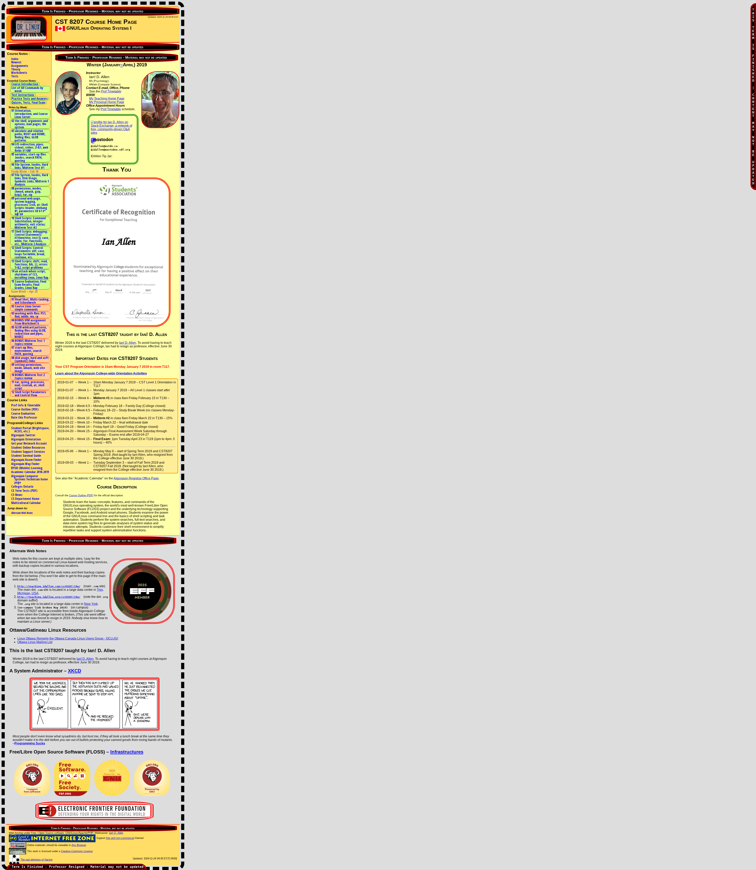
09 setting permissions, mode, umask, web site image (28, 368)
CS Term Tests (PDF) (24, 490)
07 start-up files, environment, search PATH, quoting (26, 351)
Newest (16, 62)
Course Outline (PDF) (25, 409)
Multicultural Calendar (26, 502)
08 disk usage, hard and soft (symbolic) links (30, 359)
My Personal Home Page (106, 102)
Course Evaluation (23, 413)
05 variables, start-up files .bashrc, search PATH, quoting (28, 157)
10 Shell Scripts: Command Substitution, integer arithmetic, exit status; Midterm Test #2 (28, 222)
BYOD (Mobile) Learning (27, 468)
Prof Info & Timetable (25, 405)
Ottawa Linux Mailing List (34, 642)
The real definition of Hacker (36, 859)
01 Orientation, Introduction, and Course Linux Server (29, 114)
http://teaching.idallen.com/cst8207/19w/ (48, 586)
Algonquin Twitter (23, 435)
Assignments (19, 65)
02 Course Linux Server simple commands (26, 307)
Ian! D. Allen (127, 342)
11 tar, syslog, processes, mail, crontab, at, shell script (28, 385)
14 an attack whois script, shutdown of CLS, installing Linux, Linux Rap (29, 274)
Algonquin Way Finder (25, 463)
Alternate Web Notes (21, 512)
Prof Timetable (111, 91)
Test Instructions (22, 95)
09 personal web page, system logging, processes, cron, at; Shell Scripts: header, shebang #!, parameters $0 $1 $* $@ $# (29, 206)
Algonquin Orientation (26, 439)
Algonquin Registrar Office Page (136, 478)
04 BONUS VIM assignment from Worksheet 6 (28, 321)
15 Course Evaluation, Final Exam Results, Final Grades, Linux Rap (28, 284)
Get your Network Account (29, 443)
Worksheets (19, 72)
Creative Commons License (77, 851)
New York (91, 604)
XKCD (74, 670)
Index (14, 58)
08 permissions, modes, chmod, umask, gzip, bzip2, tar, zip (26, 191)
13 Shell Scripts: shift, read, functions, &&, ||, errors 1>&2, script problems (29, 264)
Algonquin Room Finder (26, 459)
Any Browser (78, 845)
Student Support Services (28, 451)
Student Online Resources (28, 447)
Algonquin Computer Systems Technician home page (29, 479)
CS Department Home (25, 498)
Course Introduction (24, 84)
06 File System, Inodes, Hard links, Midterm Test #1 (29, 166)
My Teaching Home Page (106, 98)
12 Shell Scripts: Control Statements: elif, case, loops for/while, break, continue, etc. (28, 252)
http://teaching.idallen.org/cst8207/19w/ (48, 596)
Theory (15, 69)
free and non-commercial (120, 838)
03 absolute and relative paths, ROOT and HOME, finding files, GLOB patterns (28, 135)
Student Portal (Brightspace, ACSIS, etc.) (30, 429)
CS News (16, 494)
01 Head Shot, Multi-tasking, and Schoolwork (30, 301)
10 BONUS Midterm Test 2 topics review (28, 376)
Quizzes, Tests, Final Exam (28, 102)
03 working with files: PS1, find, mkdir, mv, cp (28, 315)
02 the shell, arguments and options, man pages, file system (29, 124)
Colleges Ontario (22, 486)
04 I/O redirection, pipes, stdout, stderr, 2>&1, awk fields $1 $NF (29, 147)
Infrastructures (126, 751)
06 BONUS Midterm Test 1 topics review (28, 342)
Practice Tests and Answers (29, 98)
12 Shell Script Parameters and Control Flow (28, 393)
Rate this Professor (24, 417)
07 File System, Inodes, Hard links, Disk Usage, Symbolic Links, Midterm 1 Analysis (30, 179)
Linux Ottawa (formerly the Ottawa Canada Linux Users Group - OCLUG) (67, 638)
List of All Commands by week (27, 89)
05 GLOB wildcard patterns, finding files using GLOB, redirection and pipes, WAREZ (29, 331)
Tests (14, 76)
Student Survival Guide (26, 455)
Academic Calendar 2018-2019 (30, 471)
